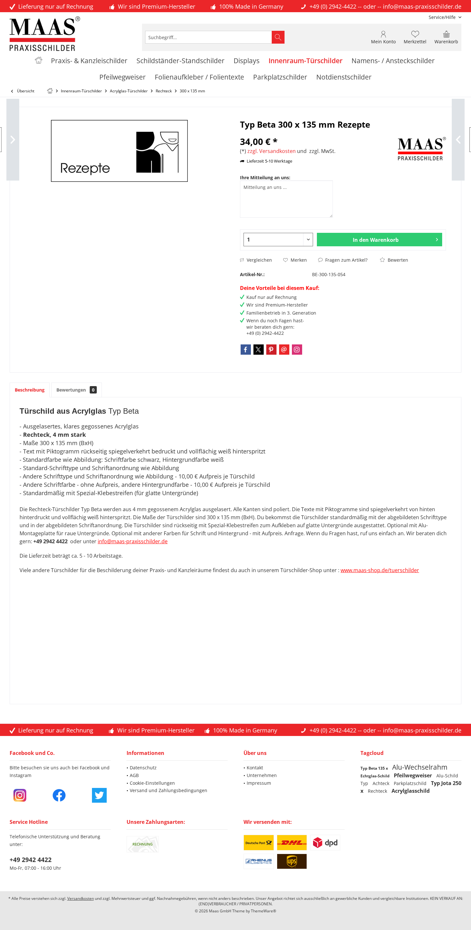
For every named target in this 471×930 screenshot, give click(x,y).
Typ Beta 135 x (374, 768)
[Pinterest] (271, 349)
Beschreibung (30, 390)
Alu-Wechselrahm (419, 767)
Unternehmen (262, 775)
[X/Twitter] (258, 349)
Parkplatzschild (411, 783)
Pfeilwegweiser (413, 775)
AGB (134, 775)
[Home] (38, 61)
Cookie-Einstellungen (152, 783)
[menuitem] (442, 17)
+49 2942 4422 (31, 860)
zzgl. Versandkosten (271, 151)
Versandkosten (80, 898)
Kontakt (255, 768)
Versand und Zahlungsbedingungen (168, 790)
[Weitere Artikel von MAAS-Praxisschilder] (422, 148)
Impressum (259, 783)
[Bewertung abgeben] (318, 133)
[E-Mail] (284, 349)
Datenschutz (143, 768)
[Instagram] (297, 349)
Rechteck (378, 791)
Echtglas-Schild (375, 776)
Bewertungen (75, 390)
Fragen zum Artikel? (346, 260)
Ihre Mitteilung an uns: (265, 177)
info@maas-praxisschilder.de (422, 6)
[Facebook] (246, 349)
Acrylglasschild (411, 790)
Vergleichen (258, 260)
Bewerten (397, 260)
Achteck (382, 783)
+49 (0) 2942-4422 (333, 6)
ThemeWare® (263, 911)
